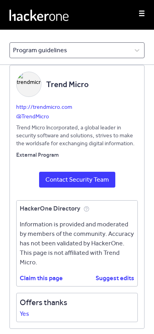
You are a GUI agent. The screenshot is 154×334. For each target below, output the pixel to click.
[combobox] (13, 50)
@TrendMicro (32, 116)
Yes (24, 313)
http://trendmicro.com (44, 107)
